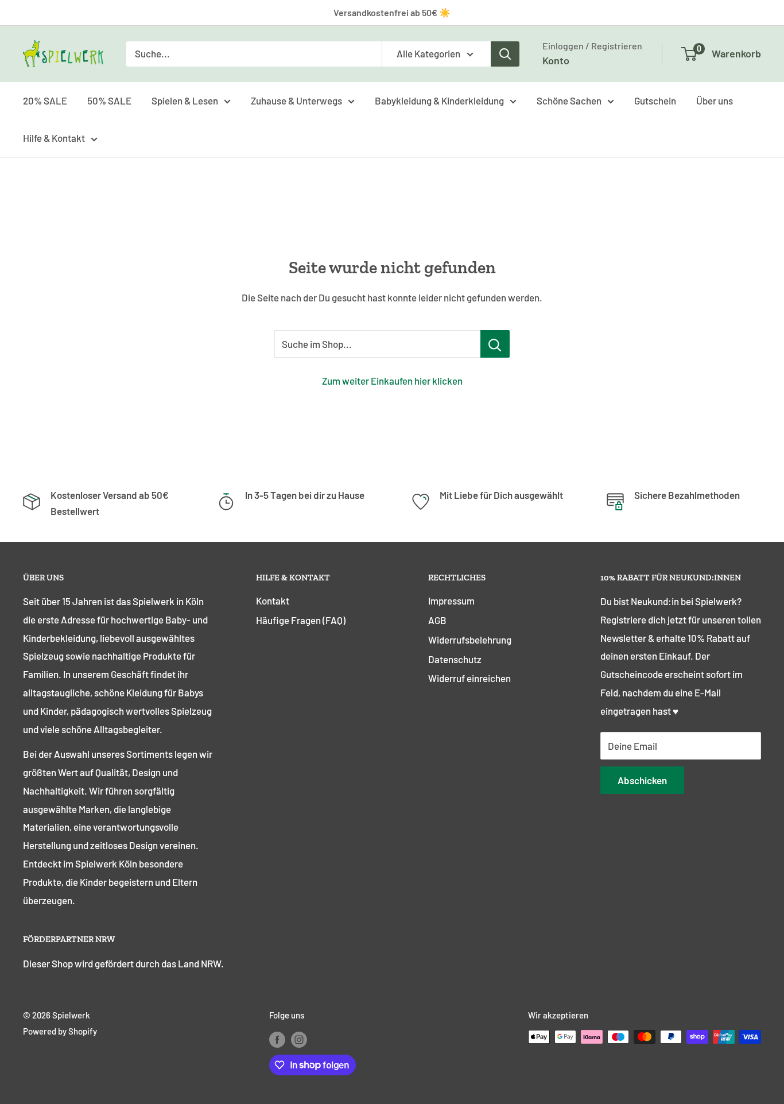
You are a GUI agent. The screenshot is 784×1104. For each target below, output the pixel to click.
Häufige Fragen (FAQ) (301, 620)
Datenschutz (455, 659)
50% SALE (109, 100)
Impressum (451, 600)
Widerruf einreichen (469, 678)
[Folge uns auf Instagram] (299, 1038)
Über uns (714, 100)
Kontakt (272, 600)
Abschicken (642, 780)
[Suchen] (505, 54)
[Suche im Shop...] (495, 344)
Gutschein (655, 100)
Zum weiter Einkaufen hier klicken (392, 380)
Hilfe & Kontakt (54, 138)
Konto (555, 60)
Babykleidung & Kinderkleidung (439, 100)
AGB (437, 620)
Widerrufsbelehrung (469, 639)
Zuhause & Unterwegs (296, 100)
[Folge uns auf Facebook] (277, 1038)
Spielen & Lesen (185, 100)
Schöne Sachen (569, 100)
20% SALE (45, 100)
